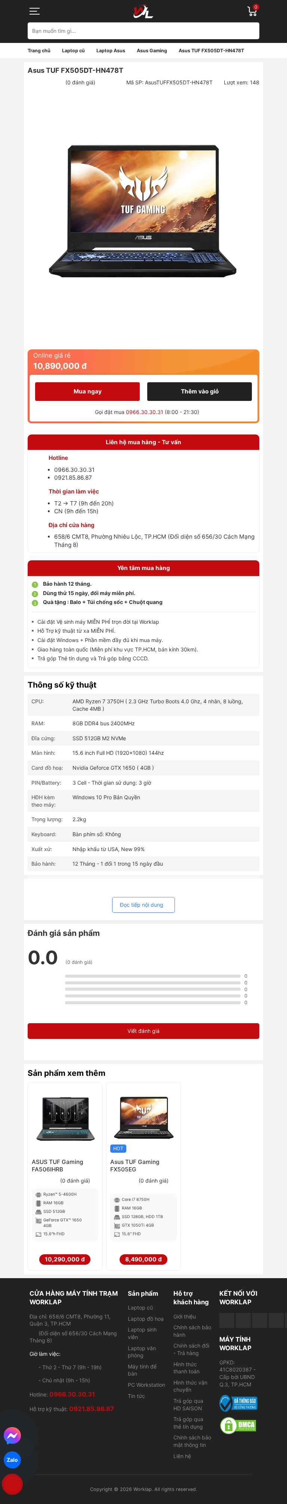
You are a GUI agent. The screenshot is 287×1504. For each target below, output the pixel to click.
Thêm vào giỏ (200, 391)
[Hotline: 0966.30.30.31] (12, 1484)
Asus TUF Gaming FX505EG (135, 1165)
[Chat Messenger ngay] (12, 1435)
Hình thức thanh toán (186, 1368)
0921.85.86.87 (73, 477)
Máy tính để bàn (142, 1370)
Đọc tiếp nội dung (141, 905)
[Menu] (35, 11)
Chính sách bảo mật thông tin (192, 1441)
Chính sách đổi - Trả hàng (191, 1349)
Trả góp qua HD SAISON (188, 1404)
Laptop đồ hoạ (146, 1318)
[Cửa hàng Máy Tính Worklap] (143, 11)
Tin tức (136, 1396)
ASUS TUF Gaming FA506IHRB (57, 1165)
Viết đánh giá (143, 1031)
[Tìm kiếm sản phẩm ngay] (251, 30)
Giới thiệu (184, 1316)
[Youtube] (243, 1320)
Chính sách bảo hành (192, 1331)
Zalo (12, 1460)
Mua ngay (88, 391)
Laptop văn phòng (142, 1352)
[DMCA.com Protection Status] (238, 1425)
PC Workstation (146, 1385)
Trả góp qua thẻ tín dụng (188, 1423)
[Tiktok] (259, 1320)
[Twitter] (276, 1320)
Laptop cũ (140, 1307)
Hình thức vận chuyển (190, 1386)
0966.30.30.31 (144, 412)
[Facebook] (226, 1320)
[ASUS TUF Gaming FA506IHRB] (65, 1119)
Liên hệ (182, 1456)
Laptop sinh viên (142, 1333)
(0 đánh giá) (80, 82)
